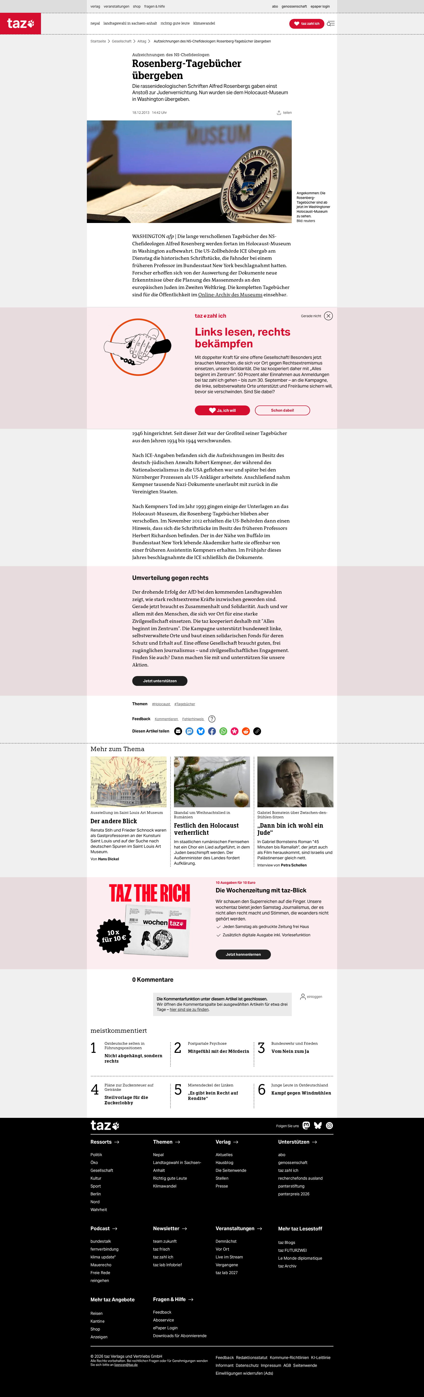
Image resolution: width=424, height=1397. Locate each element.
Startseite (98, 41)
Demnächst (226, 1241)
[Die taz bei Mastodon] (306, 1128)
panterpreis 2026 (294, 1194)
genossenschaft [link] (294, 6)
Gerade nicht (311, 316)
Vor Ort (222, 1249)
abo (281, 1154)
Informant (225, 1365)
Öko (94, 1162)
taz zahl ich (288, 1170)
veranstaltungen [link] (116, 6)
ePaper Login (165, 1328)
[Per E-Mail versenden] (178, 731)
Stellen (222, 1178)
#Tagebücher (184, 704)
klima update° (103, 1257)
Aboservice (163, 1320)
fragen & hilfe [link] (154, 6)
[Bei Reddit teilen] (246, 731)
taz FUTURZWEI (292, 1250)
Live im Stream (229, 1257)
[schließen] (328, 316)
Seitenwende (305, 1365)
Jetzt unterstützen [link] (160, 681)
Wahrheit (99, 1209)
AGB (287, 1365)
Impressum (271, 1365)
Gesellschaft (122, 41)
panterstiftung (291, 1186)
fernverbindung (105, 1249)
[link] (96, 23)
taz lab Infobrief (167, 1264)
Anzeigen (99, 1337)
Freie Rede (100, 1272)
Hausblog (224, 1162)
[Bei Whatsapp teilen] (223, 731)
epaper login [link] (320, 6)
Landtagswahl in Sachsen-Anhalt (177, 1166)
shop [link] (137, 6)
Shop (95, 1329)
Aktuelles (224, 1154)
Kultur (96, 1178)
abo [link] (275, 6)
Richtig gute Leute (170, 1178)
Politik (96, 1154)
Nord (95, 1201)
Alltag (141, 41)
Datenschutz (248, 1365)
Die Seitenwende (231, 1170)
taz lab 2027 (227, 1272)
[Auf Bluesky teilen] (201, 731)
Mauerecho (101, 1264)
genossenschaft (292, 1162)
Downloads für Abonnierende (180, 1335)
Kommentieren (167, 719)
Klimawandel (164, 1186)
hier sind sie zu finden (189, 1009)
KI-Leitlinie (321, 1357)
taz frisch (161, 1249)
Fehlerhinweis (193, 719)
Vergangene (227, 1264)
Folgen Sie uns (287, 1126)
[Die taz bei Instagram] (329, 1128)
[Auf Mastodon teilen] (189, 731)
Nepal (158, 1154)
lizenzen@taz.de (126, 1365)
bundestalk (101, 1241)
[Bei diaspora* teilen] (234, 731)
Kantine (98, 1321)
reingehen (100, 1280)
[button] (331, 23)
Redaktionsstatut (252, 1357)
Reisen (97, 1313)
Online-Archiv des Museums (230, 295)
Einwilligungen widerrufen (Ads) (244, 1373)
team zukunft (165, 1241)
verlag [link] (95, 6)
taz (105, 1126)
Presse (222, 1186)
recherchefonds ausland (300, 1178)
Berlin (96, 1194)
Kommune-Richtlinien (290, 1357)
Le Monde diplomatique (300, 1258)
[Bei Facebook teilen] (212, 731)
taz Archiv (287, 1266)
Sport (96, 1186)
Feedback (162, 1312)
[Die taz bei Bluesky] (318, 1128)
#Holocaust (161, 704)
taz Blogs (286, 1242)
